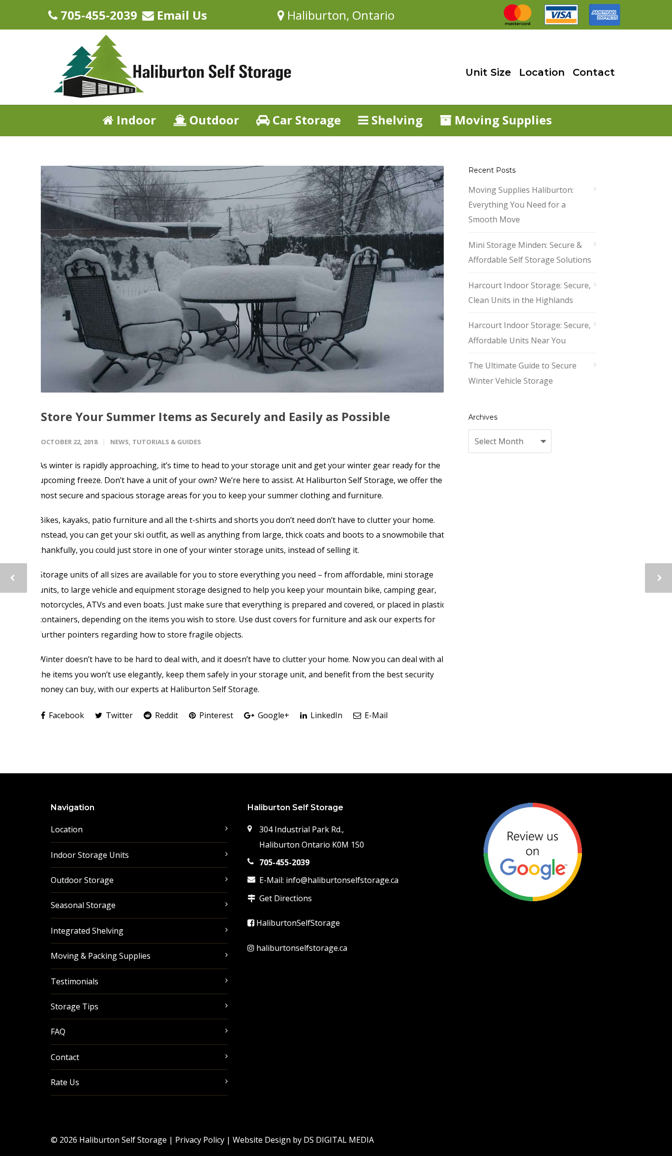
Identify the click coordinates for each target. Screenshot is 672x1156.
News (119, 441)
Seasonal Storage (83, 905)
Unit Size (488, 72)
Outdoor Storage (82, 880)
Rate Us (65, 1082)
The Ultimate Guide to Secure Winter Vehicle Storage (522, 373)
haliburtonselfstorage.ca (300, 948)
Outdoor (212, 120)
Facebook (65, 715)
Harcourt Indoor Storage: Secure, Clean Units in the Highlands (529, 292)
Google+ (272, 715)
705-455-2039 (97, 15)
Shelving (395, 120)
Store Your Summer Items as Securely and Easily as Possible (215, 416)
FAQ (58, 1031)
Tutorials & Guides (166, 441)
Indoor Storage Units (90, 855)
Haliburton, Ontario (339, 15)
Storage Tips (74, 1006)
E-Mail (375, 715)
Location (542, 72)
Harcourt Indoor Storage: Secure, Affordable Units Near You (529, 332)
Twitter (118, 715)
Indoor (135, 120)
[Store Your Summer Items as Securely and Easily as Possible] (242, 279)
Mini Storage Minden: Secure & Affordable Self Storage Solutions (529, 252)
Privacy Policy (199, 1139)
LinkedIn (325, 715)
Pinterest (215, 715)
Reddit (165, 715)
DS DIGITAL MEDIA (339, 1139)
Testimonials (74, 981)
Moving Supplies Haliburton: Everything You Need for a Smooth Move (521, 204)
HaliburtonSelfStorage (297, 922)
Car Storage (305, 120)
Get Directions (285, 898)
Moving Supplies (502, 120)
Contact (594, 72)
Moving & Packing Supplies (101, 955)
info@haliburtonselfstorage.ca (342, 880)
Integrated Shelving (87, 930)
